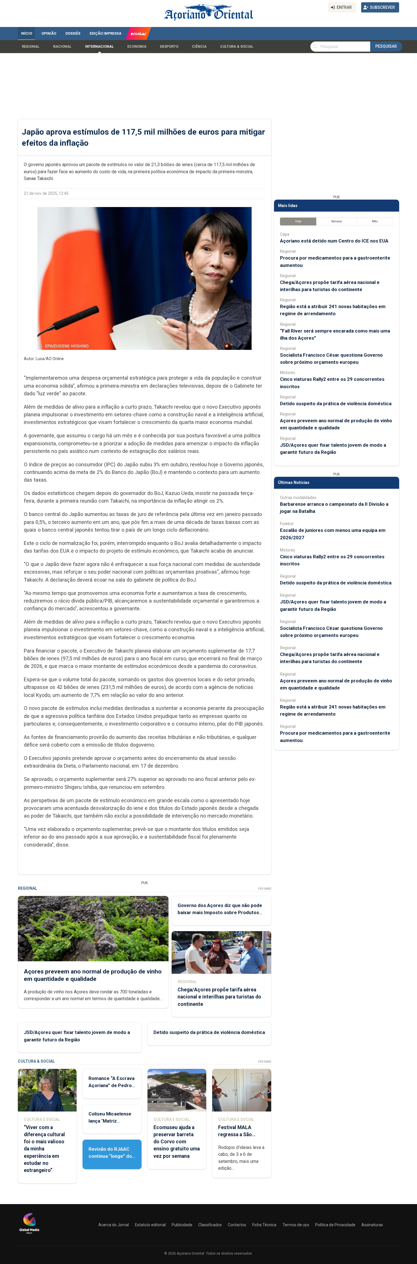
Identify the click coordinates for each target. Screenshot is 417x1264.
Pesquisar (386, 46)
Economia (136, 47)
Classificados (210, 1225)
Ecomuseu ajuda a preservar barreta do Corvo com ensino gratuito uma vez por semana (176, 1142)
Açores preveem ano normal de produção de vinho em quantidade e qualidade (93, 975)
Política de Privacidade (335, 1225)
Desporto (169, 47)
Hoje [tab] (298, 221)
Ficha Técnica (264, 1225)
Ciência (199, 47)
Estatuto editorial (150, 1225)
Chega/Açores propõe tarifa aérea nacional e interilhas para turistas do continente (219, 997)
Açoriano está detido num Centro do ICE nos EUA (334, 241)
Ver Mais (264, 889)
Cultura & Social (236, 47)
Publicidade (182, 1225)
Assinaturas (372, 1225)
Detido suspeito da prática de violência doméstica (209, 1032)
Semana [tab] (336, 221)
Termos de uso (296, 1225)
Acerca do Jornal (113, 1225)
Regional (30, 47)
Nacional (62, 47)
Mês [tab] (375, 221)
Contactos (237, 1225)
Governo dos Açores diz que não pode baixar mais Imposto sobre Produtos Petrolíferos (220, 912)
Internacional (99, 47)
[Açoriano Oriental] (29, 1234)
